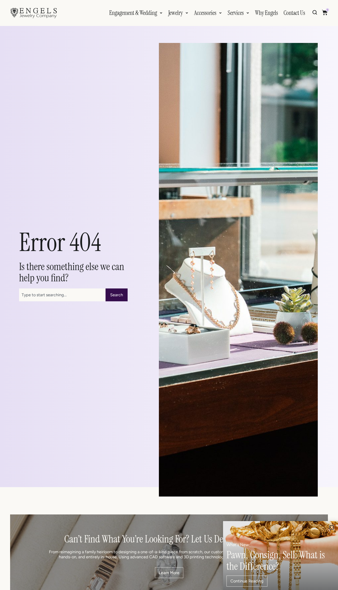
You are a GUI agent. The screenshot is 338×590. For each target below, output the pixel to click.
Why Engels (266, 13)
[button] (331, 527)
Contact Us (294, 13)
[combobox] (62, 294)
